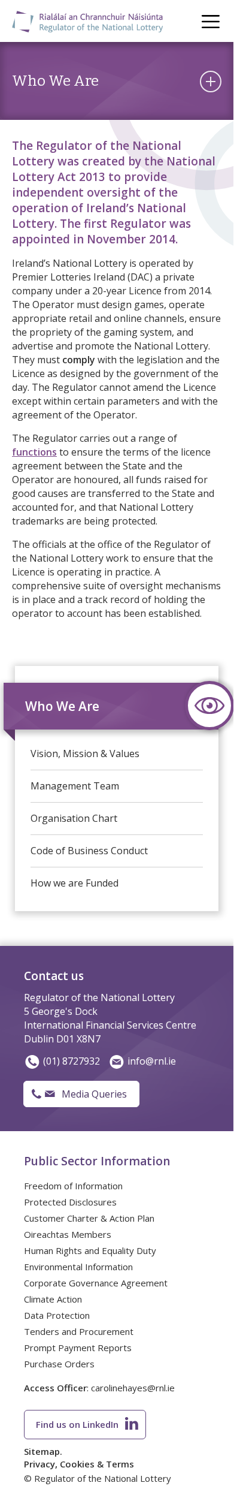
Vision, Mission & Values (85, 753)
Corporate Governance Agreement (96, 1283)
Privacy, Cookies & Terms (79, 1464)
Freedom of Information (73, 1186)
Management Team (75, 785)
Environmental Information (78, 1267)
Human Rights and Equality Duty (90, 1250)
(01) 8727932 (71, 1061)
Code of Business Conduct (89, 850)
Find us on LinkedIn (77, 1424)
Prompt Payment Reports (78, 1348)
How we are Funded (74, 883)
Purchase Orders (59, 1364)
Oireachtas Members (67, 1234)
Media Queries (94, 1094)
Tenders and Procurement (78, 1331)
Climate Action (53, 1299)
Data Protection (57, 1315)
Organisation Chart (74, 818)
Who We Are (62, 706)
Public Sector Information (97, 1161)
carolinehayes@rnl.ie (133, 1388)
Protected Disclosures (70, 1202)
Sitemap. (43, 1451)
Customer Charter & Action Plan (89, 1218)
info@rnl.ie (151, 1061)
